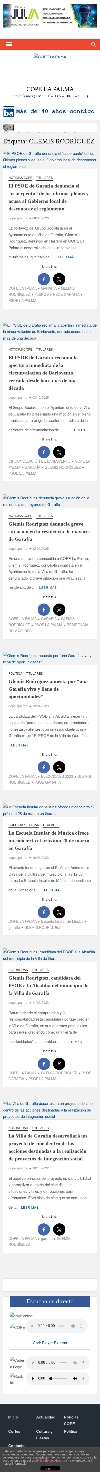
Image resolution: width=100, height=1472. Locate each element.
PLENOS (41, 294)
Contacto (16, 1445)
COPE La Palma (50, 89)
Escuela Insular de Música (62, 921)
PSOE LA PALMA (48, 624)
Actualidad (18, 969)
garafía (47, 1238)
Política (15, 673)
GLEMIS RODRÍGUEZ (63, 467)
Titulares (44, 177)
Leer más (67, 257)
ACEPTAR (50, 1468)
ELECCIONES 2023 (57, 776)
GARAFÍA (49, 288)
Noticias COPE (20, 177)
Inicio (13, 1417)
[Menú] (8, 44)
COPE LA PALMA (22, 288)
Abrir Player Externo (50, 1342)
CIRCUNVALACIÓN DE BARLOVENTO (39, 461)
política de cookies (47, 1460)
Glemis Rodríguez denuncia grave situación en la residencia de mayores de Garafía (49, 531)
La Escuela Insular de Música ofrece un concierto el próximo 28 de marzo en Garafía (48, 840)
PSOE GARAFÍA (66, 294)
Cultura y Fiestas (23, 824)
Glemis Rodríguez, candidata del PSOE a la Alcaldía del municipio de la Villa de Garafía (48, 985)
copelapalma (17, 218)
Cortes (14, 1431)
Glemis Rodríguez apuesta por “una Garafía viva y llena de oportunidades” (48, 688)
